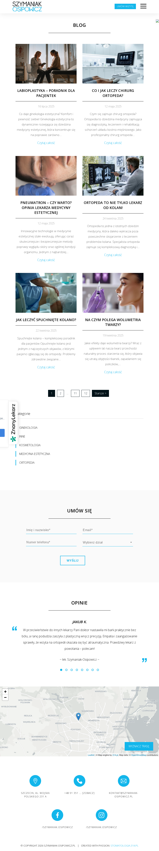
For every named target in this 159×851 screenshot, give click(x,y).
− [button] (5, 697)
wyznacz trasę (139, 746)
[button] (61, 670)
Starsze (100, 393)
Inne (22, 436)
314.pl (115, 754)
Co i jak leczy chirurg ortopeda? (113, 93)
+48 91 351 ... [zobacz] (79, 793)
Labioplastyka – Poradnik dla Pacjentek (46, 93)
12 (85, 393)
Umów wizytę (125, 6)
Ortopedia (27, 462)
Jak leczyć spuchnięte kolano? (46, 319)
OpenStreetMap (138, 754)
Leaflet (91, 754)
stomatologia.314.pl (124, 845)
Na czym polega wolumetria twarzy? (113, 322)
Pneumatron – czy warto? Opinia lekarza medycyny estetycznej (46, 207)
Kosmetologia (30, 445)
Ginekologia (28, 427)
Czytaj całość (46, 143)
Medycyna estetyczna (34, 454)
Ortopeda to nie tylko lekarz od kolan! (113, 205)
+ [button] (5, 691)
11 (75, 393)
